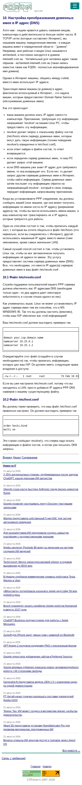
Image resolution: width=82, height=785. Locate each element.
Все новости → (71, 750)
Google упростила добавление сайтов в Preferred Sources (37, 656)
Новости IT (9, 465)
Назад (17, 457)
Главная (36, 766)
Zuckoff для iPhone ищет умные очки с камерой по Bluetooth (38, 635)
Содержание (29, 457)
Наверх (47, 766)
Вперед (7, 457)
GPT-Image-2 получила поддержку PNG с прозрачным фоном (39, 645)
